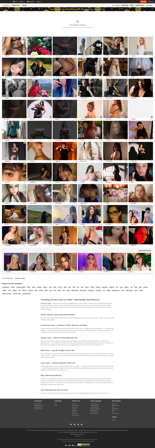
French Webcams (94, 412)
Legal (113, 410)
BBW (55, 287)
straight (15, 290)
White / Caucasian (7, 293)
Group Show (91, 290)
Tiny (117, 287)
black (36, 290)
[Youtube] (82, 425)
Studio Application (38, 408)
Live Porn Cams (20, 278)
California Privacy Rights (72, 430)
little (9, 290)
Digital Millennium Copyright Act (77, 434)
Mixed (141, 290)
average (145, 287)
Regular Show (75, 290)
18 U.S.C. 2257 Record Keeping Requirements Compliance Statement (73, 432)
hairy (140, 287)
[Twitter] (79, 425)
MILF (69, 287)
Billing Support (115, 408)
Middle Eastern (115, 290)
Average (39, 287)
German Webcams (94, 405)
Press (56, 405)
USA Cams (74, 404)
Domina (98, 287)
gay (19, 290)
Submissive (104, 287)
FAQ (113, 407)
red (51, 290)
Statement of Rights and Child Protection (56, 430)
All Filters (149, 5)
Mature (87, 287)
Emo (78, 287)
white (59, 290)
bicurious (30, 290)
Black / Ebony (129, 290)
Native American (27, 293)
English (132, 5)
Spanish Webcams (94, 407)
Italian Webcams (94, 410)
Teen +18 (60, 287)
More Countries (75, 415)
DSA (113, 412)
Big (131, 287)
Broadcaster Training (39, 405)
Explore (39, 1)
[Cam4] (6, 1)
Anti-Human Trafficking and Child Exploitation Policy (99, 430)
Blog (56, 404)
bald (64, 290)
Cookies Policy (115, 413)
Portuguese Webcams (95, 408)
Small (121, 287)
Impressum (114, 430)
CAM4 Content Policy (123, 430)
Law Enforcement (83, 430)
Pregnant (111, 287)
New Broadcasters (140, 5)
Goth (82, 287)
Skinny (33, 287)
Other (68, 290)
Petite (28, 287)
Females (21, 1)
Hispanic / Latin (17, 293)
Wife (74, 287)
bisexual (24, 290)
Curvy (50, 287)
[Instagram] (75, 425)
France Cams (75, 413)
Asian (122, 290)
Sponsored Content (145, 250)
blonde (41, 290)
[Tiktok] (71, 425)
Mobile (108, 290)
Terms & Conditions (31, 430)
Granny (92, 287)
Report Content (115, 405)
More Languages (94, 413)
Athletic (45, 287)
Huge (135, 287)
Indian (136, 290)
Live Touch (98, 290)
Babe (65, 287)
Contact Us (114, 404)
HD (104, 290)
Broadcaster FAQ (38, 407)
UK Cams (74, 412)
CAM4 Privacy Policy (41, 430)
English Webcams (94, 404)
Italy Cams (74, 408)
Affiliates (114, 420)
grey (55, 290)
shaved (4, 290)
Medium (127, 287)
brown (46, 290)
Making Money (37, 404)
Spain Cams (74, 410)
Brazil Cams (75, 407)
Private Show (83, 290)
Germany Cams (75, 405)
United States (125, 5)
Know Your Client (93, 432)
